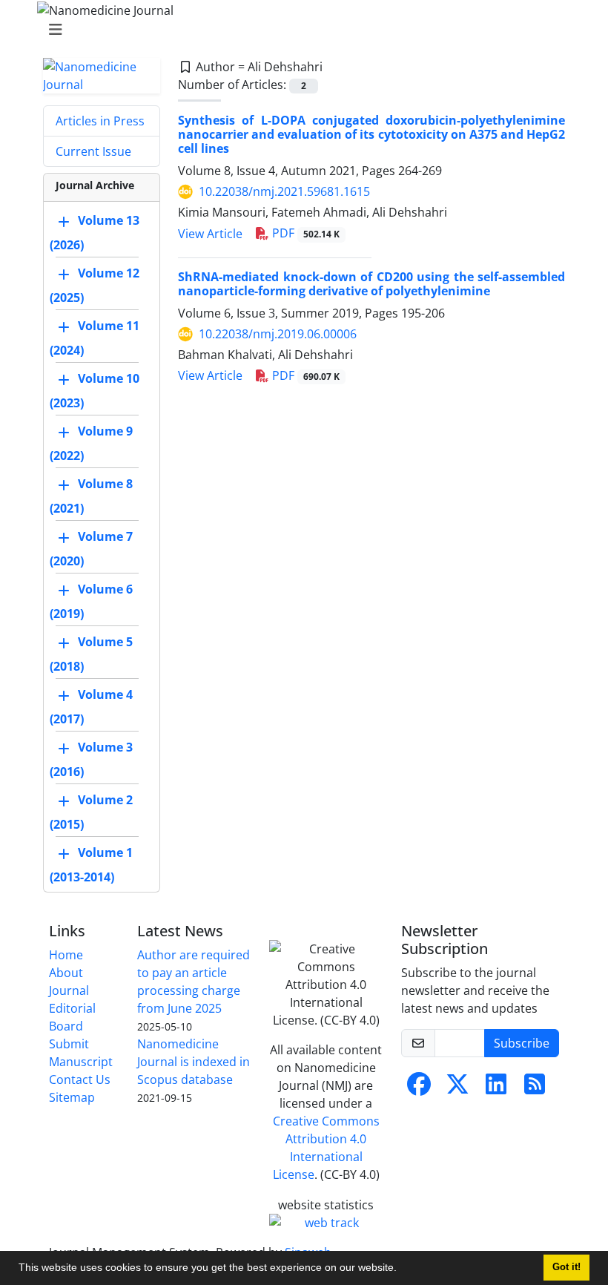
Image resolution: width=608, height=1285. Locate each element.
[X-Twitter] (457, 1088)
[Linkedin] (496, 1088)
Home (66, 955)
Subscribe (521, 1043)
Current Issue (93, 151)
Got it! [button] (566, 1267)
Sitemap (72, 1097)
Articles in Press (100, 121)
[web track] (326, 1223)
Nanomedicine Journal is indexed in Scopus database (193, 1062)
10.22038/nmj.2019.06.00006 (278, 334)
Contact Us (79, 1079)
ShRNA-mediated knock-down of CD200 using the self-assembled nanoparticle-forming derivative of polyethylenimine (371, 284)
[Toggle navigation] (299, 29)
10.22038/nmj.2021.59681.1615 (284, 191)
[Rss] (534, 1088)
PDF (304, 233)
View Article (210, 234)
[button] (402, 1269)
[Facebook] (419, 1088)
